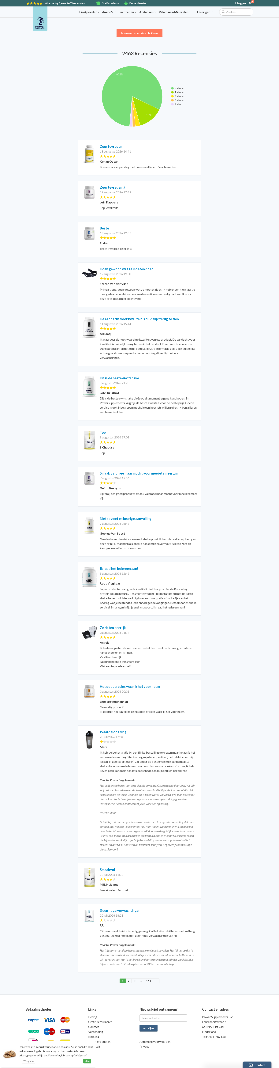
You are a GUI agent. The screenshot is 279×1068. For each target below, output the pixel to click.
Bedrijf (92, 1017)
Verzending (95, 1031)
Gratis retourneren (100, 1022)
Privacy (144, 1046)
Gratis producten (99, 1041)
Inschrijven (148, 1028)
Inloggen (240, 3)
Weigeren (28, 1061)
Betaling (93, 1036)
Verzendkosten (138, 3)
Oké (87, 1060)
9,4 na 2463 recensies (65, 3)
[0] (250, 3)
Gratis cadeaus (110, 3)
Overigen (204, 11)
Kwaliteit (94, 1046)
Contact (93, 1026)
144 (148, 981)
